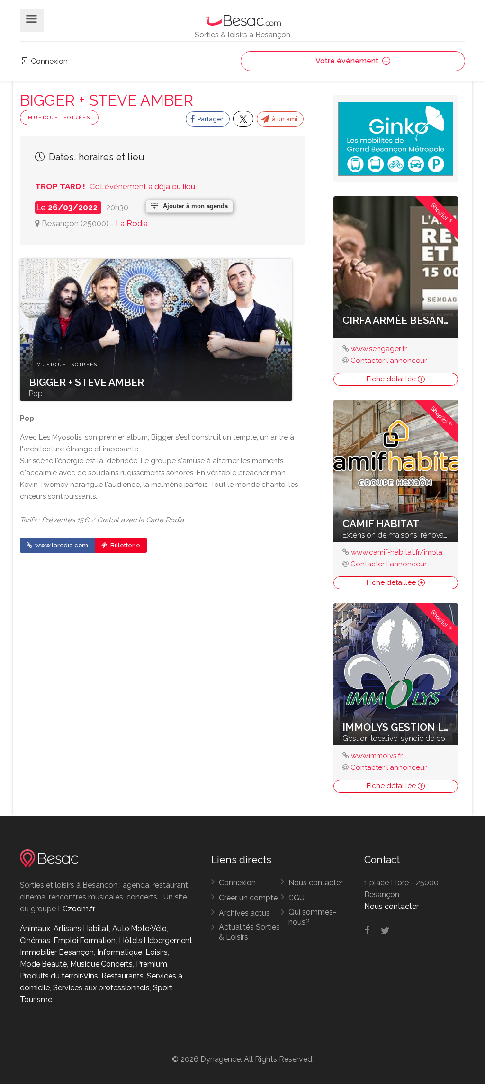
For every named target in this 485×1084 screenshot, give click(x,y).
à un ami (283, 119)
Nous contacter (315, 882)
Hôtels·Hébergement (155, 940)
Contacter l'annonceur (388, 360)
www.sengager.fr (379, 348)
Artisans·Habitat (81, 928)
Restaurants (122, 975)
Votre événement (347, 60)
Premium (151, 964)
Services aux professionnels (101, 987)
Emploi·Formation (85, 940)
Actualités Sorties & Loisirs (249, 932)
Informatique (119, 952)
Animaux (35, 928)
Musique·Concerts (101, 964)
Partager (210, 119)
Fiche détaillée (392, 379)
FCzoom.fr (76, 908)
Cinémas (35, 940)
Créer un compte (248, 897)
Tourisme (36, 999)
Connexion (48, 61)
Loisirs (156, 952)
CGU (296, 897)
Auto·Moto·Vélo (139, 928)
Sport (162, 987)
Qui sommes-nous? (312, 917)
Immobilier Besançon (57, 952)
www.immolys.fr (377, 755)
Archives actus (244, 912)
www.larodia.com (61, 545)
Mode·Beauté (43, 964)
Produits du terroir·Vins (59, 975)
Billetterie (124, 545)
